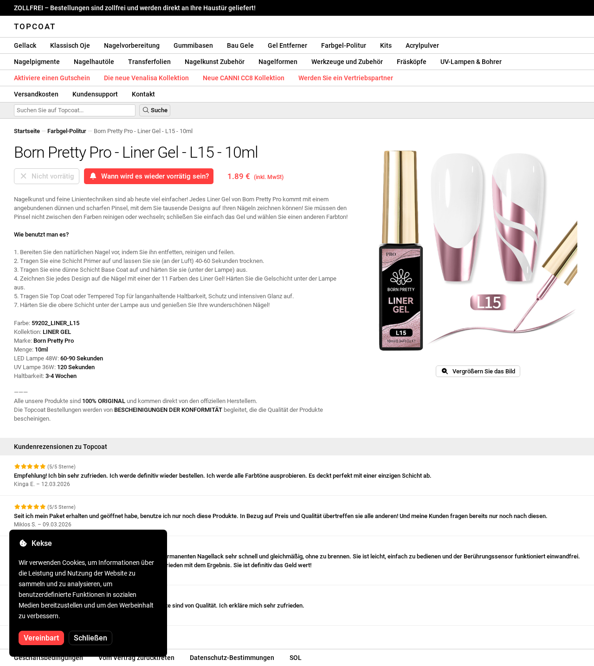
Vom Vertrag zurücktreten (136, 657)
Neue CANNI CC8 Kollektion (243, 78)
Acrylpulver (422, 45)
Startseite (27, 131)
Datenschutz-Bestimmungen (232, 657)
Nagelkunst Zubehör (215, 61)
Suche (158, 110)
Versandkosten (36, 94)
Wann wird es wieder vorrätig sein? (153, 176)
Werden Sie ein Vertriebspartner (345, 78)
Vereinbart (41, 638)
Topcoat (35, 26)
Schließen (90, 638)
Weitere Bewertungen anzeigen (56, 633)
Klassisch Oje (70, 45)
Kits (386, 45)
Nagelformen (277, 61)
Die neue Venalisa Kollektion (146, 78)
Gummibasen (193, 45)
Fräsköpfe (411, 61)
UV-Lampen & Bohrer (471, 61)
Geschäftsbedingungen (48, 657)
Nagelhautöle (94, 61)
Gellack (25, 45)
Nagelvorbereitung (132, 45)
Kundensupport (95, 94)
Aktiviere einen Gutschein (52, 78)
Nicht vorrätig (51, 176)
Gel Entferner (287, 45)
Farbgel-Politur (343, 45)
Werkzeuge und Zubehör (347, 61)
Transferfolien (149, 61)
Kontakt (143, 94)
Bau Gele (240, 45)
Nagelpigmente (37, 61)
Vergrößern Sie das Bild (481, 371)
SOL (296, 657)
